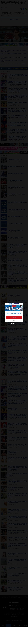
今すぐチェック (14, 317)
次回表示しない (14, 323)
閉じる (14, 320)
